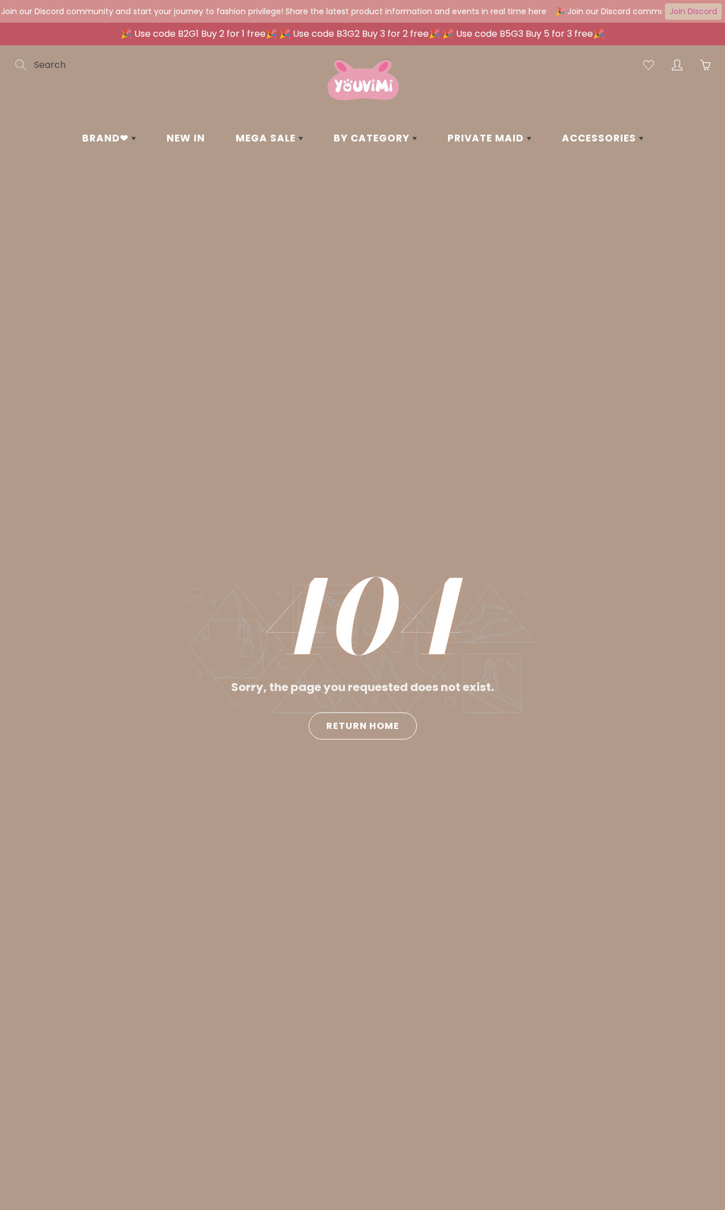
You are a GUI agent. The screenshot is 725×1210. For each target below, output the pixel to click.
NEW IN (186, 138)
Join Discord (693, 11)
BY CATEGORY (373, 138)
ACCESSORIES (600, 138)
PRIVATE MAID (487, 138)
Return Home (362, 725)
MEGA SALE (267, 138)
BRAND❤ (106, 138)
